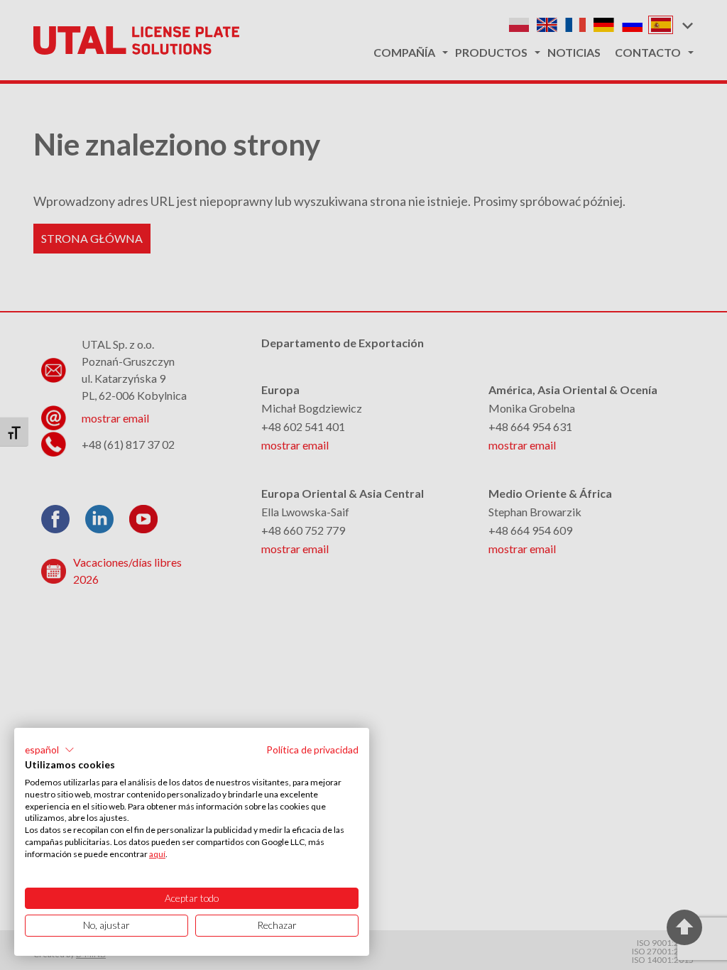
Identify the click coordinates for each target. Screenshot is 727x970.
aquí (157, 854)
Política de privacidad (312, 749)
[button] (50, 749)
